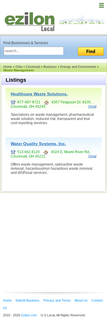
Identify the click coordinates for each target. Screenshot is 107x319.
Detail (92, 106)
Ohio (18, 66)
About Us (81, 300)
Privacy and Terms (57, 300)
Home (7, 66)
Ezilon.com (29, 315)
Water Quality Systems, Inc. (38, 143)
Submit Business (27, 300)
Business (50, 66)
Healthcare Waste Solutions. (39, 94)
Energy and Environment (78, 66)
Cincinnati (33, 66)
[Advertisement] (47, 233)
